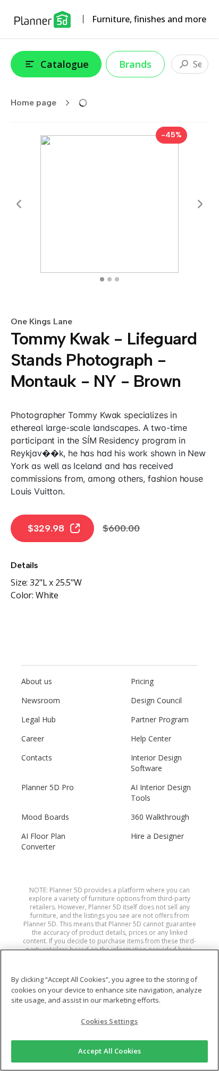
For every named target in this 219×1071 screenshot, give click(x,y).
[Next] (199, 204)
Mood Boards (45, 817)
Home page (33, 103)
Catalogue (64, 64)
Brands (135, 64)
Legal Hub (38, 719)
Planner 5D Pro (47, 787)
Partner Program (160, 719)
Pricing (142, 681)
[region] (109, 1010)
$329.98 (46, 528)
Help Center (151, 738)
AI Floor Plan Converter (43, 841)
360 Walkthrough (160, 817)
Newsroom (40, 700)
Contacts (36, 758)
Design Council (156, 700)
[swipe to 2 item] (117, 279)
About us (36, 681)
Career (32, 738)
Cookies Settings (109, 1021)
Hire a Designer (157, 836)
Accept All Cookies (109, 1051)
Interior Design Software (156, 763)
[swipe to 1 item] (109, 279)
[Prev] (19, 204)
